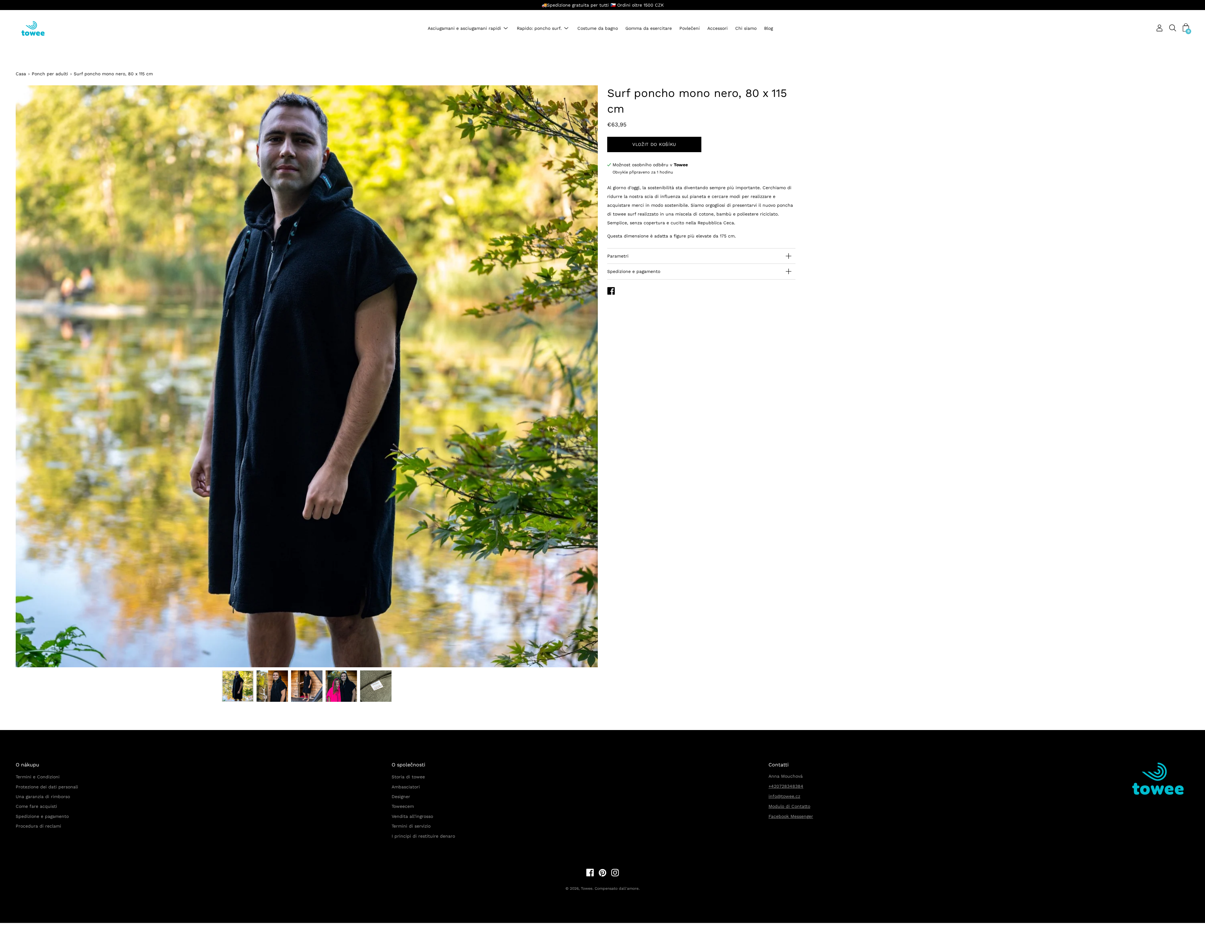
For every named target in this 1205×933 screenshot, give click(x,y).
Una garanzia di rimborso (43, 796)
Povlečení (689, 28)
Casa (21, 73)
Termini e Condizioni (38, 776)
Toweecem (403, 806)
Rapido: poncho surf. (539, 28)
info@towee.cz (784, 796)
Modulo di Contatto (789, 806)
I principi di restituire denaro (423, 836)
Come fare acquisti (36, 806)
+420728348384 (786, 786)
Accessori (717, 28)
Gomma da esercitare (648, 28)
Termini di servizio (411, 826)
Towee (586, 888)
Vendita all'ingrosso (412, 816)
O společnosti (408, 765)
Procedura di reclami (38, 826)
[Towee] (38, 28)
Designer (401, 796)
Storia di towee (408, 776)
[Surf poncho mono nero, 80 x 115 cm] (238, 686)
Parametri (618, 256)
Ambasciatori (406, 786)
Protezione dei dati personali (47, 786)
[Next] (582, 376)
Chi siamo (746, 28)
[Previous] (31, 376)
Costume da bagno (597, 28)
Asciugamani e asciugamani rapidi (464, 28)
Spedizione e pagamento (633, 271)
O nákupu (27, 765)
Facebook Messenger (791, 816)
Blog (768, 28)
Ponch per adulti (50, 73)
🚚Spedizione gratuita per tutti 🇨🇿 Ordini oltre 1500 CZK (603, 5)
